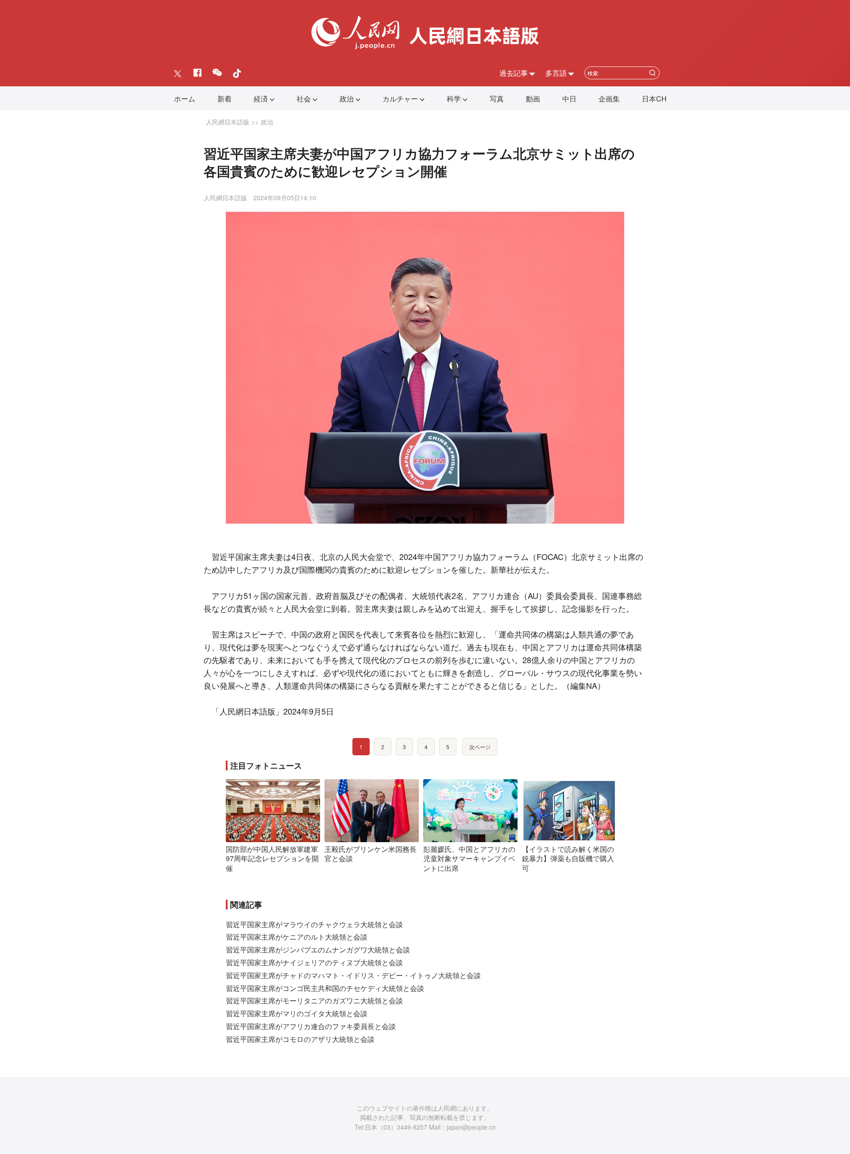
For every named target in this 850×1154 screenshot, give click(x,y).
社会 (304, 98)
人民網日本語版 (227, 121)
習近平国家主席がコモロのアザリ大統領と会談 (300, 1039)
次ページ (480, 746)
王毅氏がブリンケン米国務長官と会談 (371, 854)
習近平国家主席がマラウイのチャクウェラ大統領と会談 (314, 924)
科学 (454, 98)
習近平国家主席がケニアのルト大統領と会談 (296, 937)
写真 (497, 98)
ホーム (184, 98)
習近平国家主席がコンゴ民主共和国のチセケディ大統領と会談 (325, 988)
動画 (533, 98)
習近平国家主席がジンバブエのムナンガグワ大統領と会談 (318, 949)
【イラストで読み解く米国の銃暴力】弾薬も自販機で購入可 (568, 858)
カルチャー (400, 98)
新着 (224, 98)
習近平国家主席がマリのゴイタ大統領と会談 (296, 1013)
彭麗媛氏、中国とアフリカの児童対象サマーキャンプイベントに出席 (469, 858)
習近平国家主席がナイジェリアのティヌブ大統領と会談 (314, 962)
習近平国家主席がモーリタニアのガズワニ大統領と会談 (314, 1000)
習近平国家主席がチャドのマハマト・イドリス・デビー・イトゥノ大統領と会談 (353, 975)
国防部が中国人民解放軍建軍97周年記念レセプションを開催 (272, 858)
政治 (347, 98)
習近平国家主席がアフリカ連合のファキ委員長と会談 (311, 1026)
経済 (261, 98)
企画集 (609, 98)
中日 (569, 98)
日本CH (654, 98)
